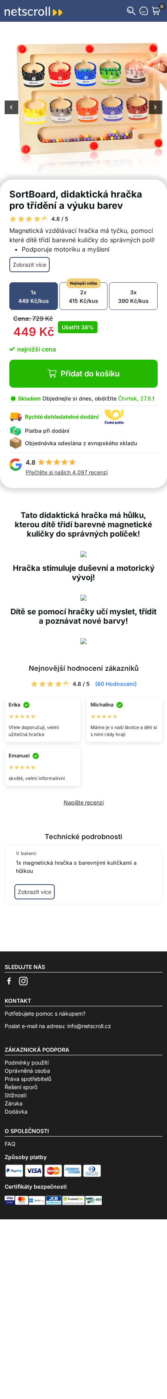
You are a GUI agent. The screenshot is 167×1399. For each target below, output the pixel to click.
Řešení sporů (21, 1087)
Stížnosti (15, 1095)
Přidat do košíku (90, 373)
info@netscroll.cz (89, 1026)
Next (155, 108)
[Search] (131, 11)
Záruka (14, 1103)
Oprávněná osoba (27, 1070)
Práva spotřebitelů (28, 1078)
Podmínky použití (27, 1062)
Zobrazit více (29, 264)
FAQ (10, 1143)
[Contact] (143, 11)
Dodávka (16, 1111)
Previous (11, 108)
